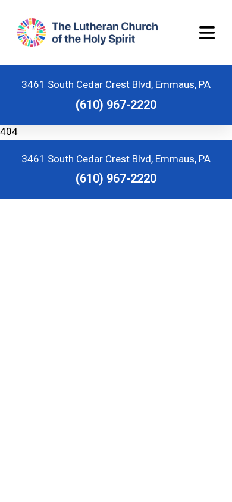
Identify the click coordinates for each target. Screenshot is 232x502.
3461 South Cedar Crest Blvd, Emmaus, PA (116, 84)
